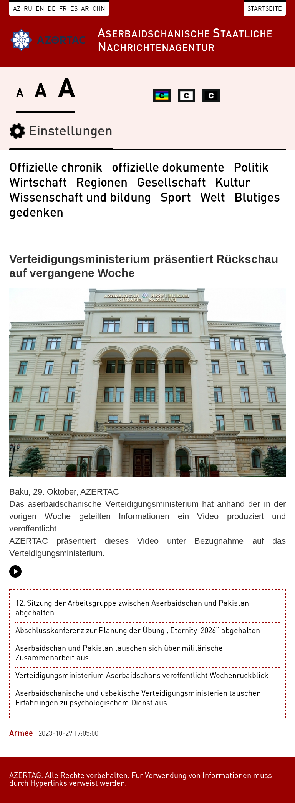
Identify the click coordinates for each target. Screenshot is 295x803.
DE (52, 9)
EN (40, 9)
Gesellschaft (171, 183)
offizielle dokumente (168, 168)
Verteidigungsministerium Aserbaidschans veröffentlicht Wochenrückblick (141, 676)
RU (28, 9)
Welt (212, 198)
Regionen (102, 183)
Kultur (232, 183)
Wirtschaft (38, 183)
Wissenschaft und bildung (80, 198)
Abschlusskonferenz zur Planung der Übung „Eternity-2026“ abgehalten (137, 631)
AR (85, 9)
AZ (16, 9)
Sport (176, 198)
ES (74, 9)
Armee (21, 734)
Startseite (264, 9)
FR (63, 9)
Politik (251, 168)
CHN (99, 9)
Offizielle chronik (56, 168)
